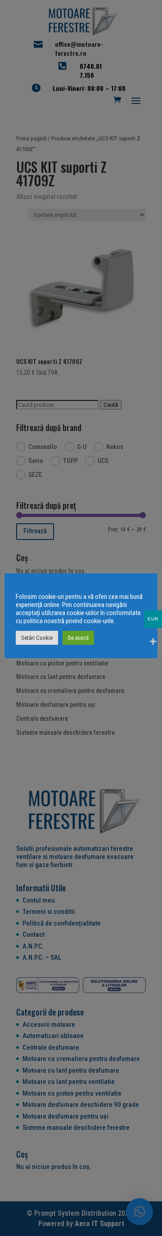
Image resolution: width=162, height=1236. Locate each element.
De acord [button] (78, 637)
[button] (139, 1211)
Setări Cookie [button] (37, 637)
